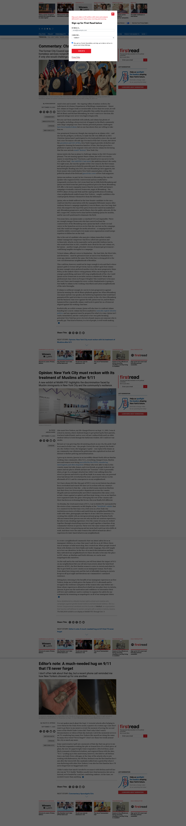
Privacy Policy (76, 57)
